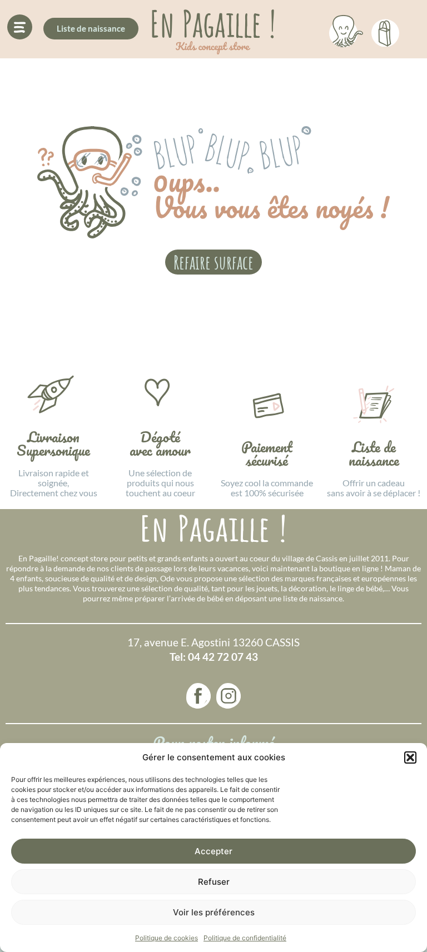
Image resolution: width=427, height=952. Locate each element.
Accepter (213, 851)
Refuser (214, 881)
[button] (410, 757)
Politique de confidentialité (244, 938)
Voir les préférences (214, 912)
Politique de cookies (166, 938)
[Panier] (385, 31)
